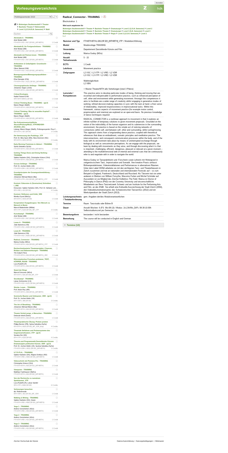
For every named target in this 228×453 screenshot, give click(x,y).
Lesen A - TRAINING (22, 222)
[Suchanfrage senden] (51, 33)
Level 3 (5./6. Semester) (132, 31)
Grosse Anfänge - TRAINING (26, 164)
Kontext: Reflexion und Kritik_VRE (28, 194)
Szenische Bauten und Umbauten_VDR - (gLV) (33, 296)
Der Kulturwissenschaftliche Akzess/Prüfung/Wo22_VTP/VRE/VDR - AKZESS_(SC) (29, 124)
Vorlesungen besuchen (23, 389)
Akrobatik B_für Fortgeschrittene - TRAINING (32, 46)
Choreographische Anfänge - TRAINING (30, 86)
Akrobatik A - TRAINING (24, 38)
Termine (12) (73, 225)
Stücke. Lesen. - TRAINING (25, 287)
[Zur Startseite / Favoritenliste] (15, 24)
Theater (45, 24)
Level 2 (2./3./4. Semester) (133, 29)
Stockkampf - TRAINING (24, 279)
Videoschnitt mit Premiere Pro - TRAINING (31, 361)
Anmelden (159, 3)
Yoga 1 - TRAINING (22, 406)
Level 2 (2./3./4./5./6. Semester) (31, 29)
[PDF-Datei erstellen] (104, 17)
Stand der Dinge (20, 270)
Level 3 (147, 31)
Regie (113, 33)
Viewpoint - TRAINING (23, 370)
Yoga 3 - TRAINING (22, 424)
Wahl (48, 29)
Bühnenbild (40, 27)
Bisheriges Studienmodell (29, 24)
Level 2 (149, 29)
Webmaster (159, 441)
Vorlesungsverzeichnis (36, 8)
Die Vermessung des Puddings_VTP (28, 136)
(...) (64, 36)
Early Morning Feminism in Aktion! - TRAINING (33, 144)
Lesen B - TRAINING (22, 231)
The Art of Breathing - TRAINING (27, 304)
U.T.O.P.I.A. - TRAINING (23, 352)
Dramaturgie (116, 29)
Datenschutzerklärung (125, 441)
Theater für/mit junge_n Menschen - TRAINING (33, 313)
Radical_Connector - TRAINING (27, 240)
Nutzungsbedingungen (144, 441)
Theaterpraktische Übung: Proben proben (31, 322)
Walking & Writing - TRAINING (26, 398)
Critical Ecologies (21, 94)
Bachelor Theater (26, 27)
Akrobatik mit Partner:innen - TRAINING (30, 55)
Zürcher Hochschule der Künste (26, 441)
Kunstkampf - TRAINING (24, 214)
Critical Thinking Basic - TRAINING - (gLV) (31, 103)
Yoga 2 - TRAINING (22, 415)
